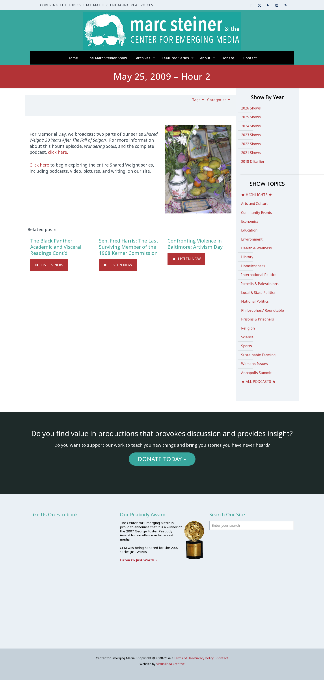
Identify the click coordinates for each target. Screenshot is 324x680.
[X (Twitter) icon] (259, 5)
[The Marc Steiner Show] (162, 30)
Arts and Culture (254, 203)
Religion (248, 328)
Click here (39, 165)
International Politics (258, 274)
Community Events (256, 212)
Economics (249, 221)
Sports (246, 345)
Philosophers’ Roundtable (262, 310)
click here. (58, 152)
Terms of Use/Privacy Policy (194, 658)
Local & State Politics (258, 292)
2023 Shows (251, 134)
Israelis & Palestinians (260, 283)
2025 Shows (251, 117)
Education (249, 230)
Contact (222, 658)
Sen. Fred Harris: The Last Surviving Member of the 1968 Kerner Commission (128, 246)
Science (247, 337)
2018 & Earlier (252, 161)
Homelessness (253, 265)
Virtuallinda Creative (170, 664)
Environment (252, 239)
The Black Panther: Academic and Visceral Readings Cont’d (55, 246)
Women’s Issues (254, 363)
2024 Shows (251, 126)
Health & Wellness (256, 248)
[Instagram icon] (277, 5)
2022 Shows (251, 143)
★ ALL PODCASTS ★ (258, 381)
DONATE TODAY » (162, 459)
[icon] (285, 5)
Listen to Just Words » (138, 560)
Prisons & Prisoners (257, 319)
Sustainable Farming (258, 354)
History (247, 256)
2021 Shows (251, 152)
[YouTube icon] (268, 5)
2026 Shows (251, 108)
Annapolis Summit (256, 372)
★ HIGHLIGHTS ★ (256, 194)
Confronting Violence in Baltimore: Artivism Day (195, 243)
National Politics (255, 301)
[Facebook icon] (251, 5)
